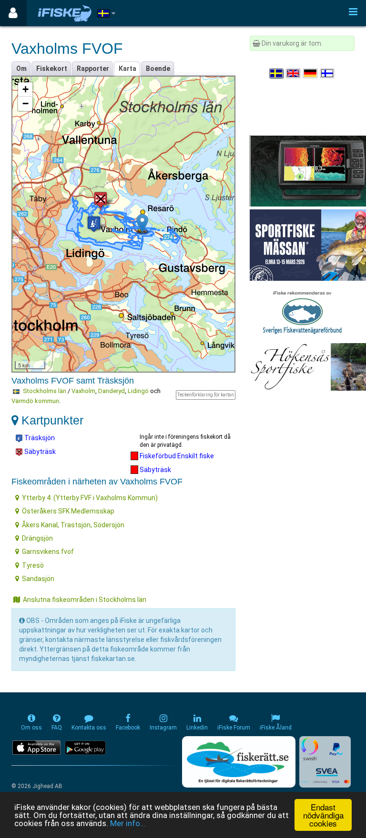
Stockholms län (44, 390)
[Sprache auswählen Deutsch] (310, 73)
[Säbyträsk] (100, 199)
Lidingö (138, 390)
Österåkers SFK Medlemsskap (68, 511)
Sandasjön (38, 578)
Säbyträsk (39, 451)
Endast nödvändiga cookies (323, 815)
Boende (158, 68)
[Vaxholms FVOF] (142, 223)
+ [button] (25, 89)
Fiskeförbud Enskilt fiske (176, 456)
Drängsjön (37, 538)
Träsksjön (39, 438)
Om (21, 68)
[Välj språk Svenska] (276, 73)
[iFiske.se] (65, 13)
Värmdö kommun (35, 400)
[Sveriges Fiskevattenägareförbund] (302, 311)
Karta (127, 68)
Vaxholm (83, 390)
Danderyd (111, 390)
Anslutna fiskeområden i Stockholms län (84, 599)
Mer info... (128, 823)
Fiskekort (51, 68)
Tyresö (33, 565)
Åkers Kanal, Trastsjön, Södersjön (73, 525)
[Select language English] (293, 73)
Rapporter (93, 68)
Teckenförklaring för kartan (205, 394)
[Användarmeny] (13, 13)
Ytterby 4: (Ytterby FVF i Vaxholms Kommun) (90, 498)
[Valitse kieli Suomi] (327, 73)
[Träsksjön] (94, 224)
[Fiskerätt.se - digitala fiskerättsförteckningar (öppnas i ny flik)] (238, 762)
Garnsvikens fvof (48, 551)
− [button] (25, 103)
